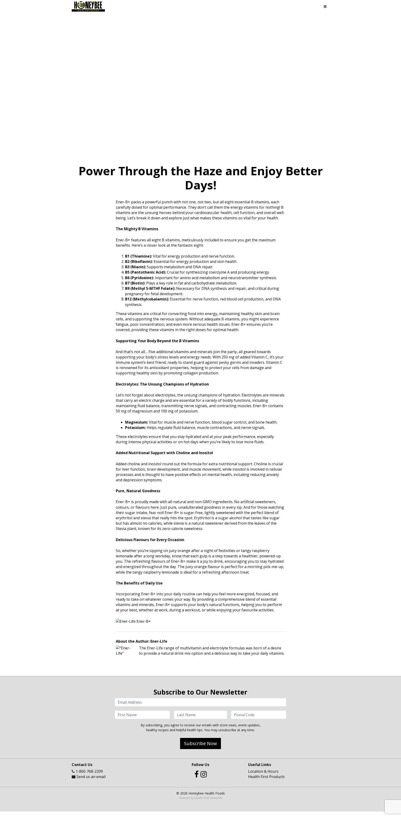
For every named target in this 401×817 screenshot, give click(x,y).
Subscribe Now (200, 743)
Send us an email (91, 776)
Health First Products (266, 776)
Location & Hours (263, 771)
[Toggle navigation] (325, 6)
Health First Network (207, 798)
